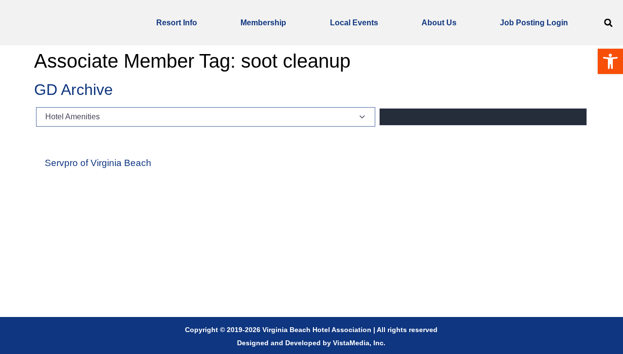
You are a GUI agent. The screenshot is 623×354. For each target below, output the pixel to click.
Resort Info (176, 23)
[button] (608, 23)
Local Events (354, 23)
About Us (439, 23)
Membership (263, 23)
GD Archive (73, 89)
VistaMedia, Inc (358, 343)
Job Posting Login (534, 23)
